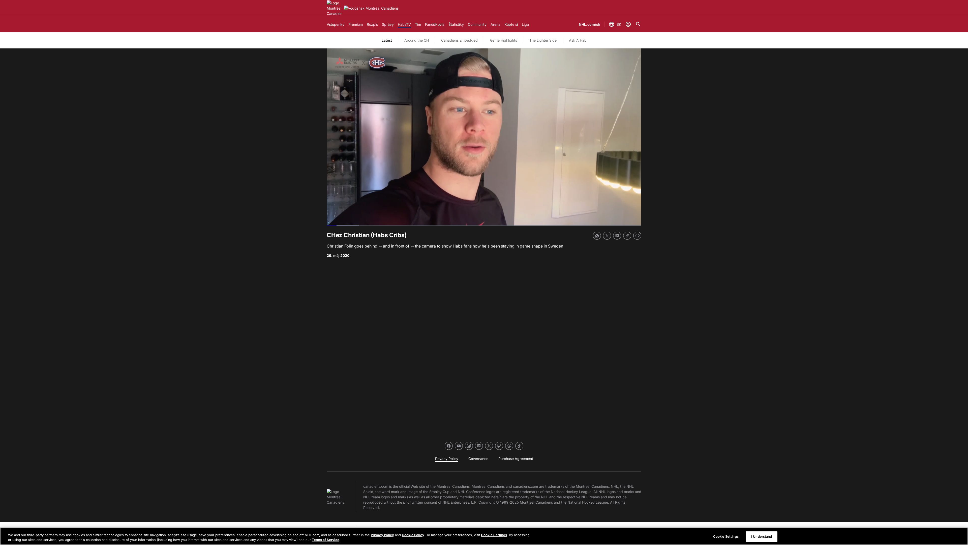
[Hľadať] (638, 24)
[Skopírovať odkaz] (627, 236)
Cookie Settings (494, 535)
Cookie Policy (413, 535)
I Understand (761, 536)
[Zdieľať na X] (607, 236)
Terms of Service (325, 540)
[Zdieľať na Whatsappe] (597, 236)
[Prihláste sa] (628, 24)
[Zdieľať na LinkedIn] (617, 236)
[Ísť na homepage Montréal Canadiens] (334, 8)
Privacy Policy (382, 535)
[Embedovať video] (637, 236)
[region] (484, 536)
